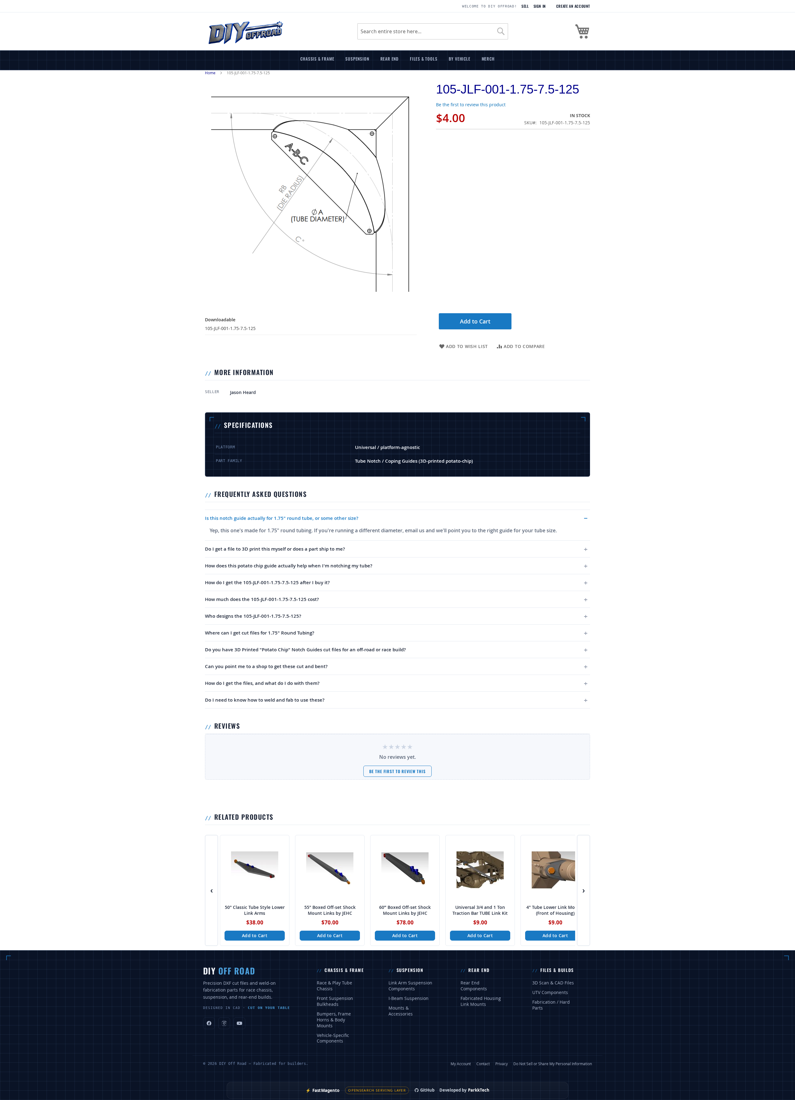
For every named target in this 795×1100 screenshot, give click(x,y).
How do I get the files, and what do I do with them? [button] (262, 683)
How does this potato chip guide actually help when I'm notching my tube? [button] (288, 565)
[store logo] (245, 31)
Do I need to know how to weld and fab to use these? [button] (265, 700)
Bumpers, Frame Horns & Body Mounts (334, 1020)
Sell (525, 6)
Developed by (464, 1090)
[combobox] (432, 31)
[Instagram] (224, 1023)
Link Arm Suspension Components (410, 986)
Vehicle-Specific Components (333, 1038)
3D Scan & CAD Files (553, 983)
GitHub (427, 1090)
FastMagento (323, 1090)
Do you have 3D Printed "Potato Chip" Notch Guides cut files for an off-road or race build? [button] (305, 649)
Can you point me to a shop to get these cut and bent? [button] (266, 666)
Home (210, 72)
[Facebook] (209, 1023)
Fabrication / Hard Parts (551, 1005)
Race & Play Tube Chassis (334, 986)
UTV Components (550, 992)
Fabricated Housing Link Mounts (481, 1001)
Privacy (501, 1063)
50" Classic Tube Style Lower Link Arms (255, 910)
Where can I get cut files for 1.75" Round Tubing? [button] (259, 633)
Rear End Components (474, 986)
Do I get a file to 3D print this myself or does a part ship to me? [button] (275, 549)
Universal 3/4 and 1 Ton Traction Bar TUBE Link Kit (480, 910)
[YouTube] (239, 1023)
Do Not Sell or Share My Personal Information (552, 1063)
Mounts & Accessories (400, 1011)
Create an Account (573, 6)
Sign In (540, 6)
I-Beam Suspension (408, 998)
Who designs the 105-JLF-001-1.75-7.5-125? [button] (253, 616)
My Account (461, 1063)
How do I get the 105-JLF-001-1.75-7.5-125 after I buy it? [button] (267, 582)
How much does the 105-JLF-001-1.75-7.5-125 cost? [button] (262, 599)
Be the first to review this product (471, 105)
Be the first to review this (397, 771)
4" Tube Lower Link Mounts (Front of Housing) (555, 910)
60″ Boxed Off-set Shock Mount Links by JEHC (405, 910)
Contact (483, 1063)
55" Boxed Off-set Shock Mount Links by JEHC (330, 910)
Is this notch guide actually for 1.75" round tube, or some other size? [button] (281, 518)
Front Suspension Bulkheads (335, 1001)
